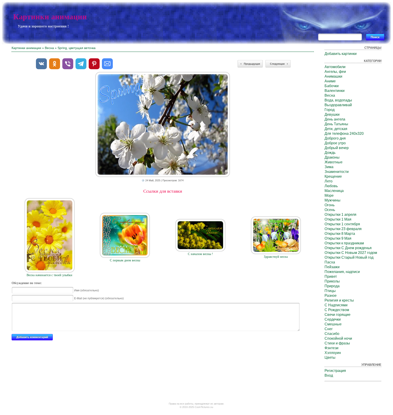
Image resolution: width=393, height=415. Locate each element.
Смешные (333, 324)
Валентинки (335, 91)
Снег (329, 329)
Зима (329, 167)
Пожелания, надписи (342, 272)
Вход (329, 375)
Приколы (332, 281)
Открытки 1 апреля (340, 214)
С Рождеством (337, 310)
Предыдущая (252, 63)
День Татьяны (336, 124)
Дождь (330, 153)
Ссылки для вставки (162, 191)
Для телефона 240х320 (344, 133)
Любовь (331, 186)
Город (330, 110)
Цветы (330, 357)
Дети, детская (336, 129)
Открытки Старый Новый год (349, 257)
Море (329, 195)
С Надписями (336, 305)
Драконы (332, 157)
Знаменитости (337, 172)
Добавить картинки (341, 54)
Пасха (330, 262)
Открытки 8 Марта (340, 234)
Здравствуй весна (276, 256)
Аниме (330, 81)
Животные (334, 162)
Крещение (333, 176)
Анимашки (333, 76)
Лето (329, 181)
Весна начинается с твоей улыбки (49, 275)
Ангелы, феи (335, 72)
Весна (49, 48)
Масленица (334, 191)
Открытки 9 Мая (338, 238)
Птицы (330, 291)
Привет (331, 276)
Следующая (277, 63)
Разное (331, 295)
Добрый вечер (337, 148)
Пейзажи (332, 267)
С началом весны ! (200, 254)
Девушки (332, 114)
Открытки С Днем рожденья (348, 248)
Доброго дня (335, 138)
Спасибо (332, 334)
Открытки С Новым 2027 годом (351, 253)
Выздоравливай (338, 105)
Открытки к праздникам (344, 243)
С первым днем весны (125, 260)
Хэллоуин (333, 353)
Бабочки (332, 86)
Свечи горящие (337, 315)
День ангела (335, 119)
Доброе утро (335, 143)
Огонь (330, 205)
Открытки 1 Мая (338, 219)
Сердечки (333, 319)
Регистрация (335, 371)
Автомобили (335, 67)
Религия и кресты (339, 300)
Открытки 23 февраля (343, 229)
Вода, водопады (338, 100)
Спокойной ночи (338, 338)
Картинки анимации (50, 16)
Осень (330, 210)
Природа (332, 286)
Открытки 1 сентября (342, 224)
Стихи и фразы (337, 343)
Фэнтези (331, 348)
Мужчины (332, 200)
